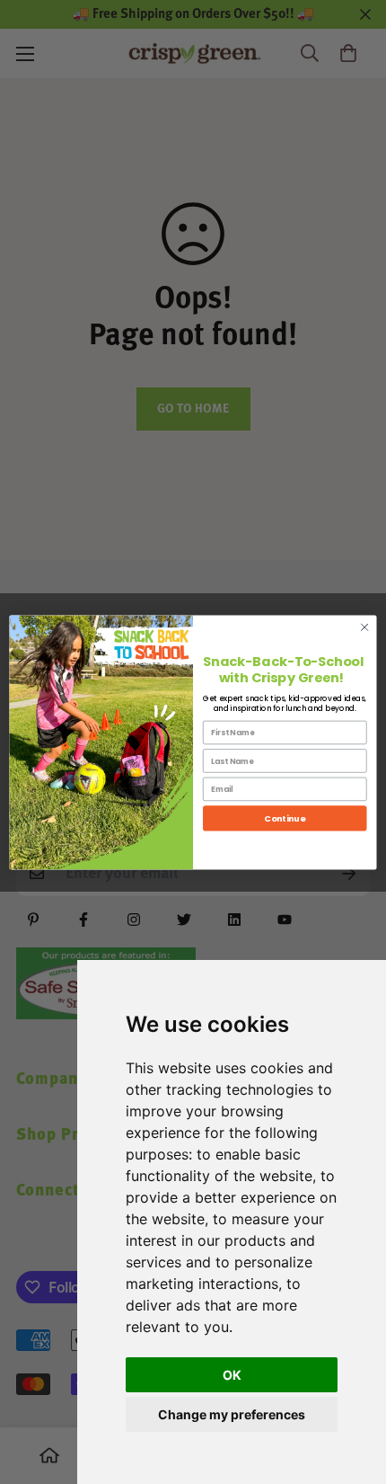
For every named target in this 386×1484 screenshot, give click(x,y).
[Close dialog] (364, 626)
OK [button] (232, 1374)
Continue (284, 817)
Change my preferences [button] (231, 1414)
